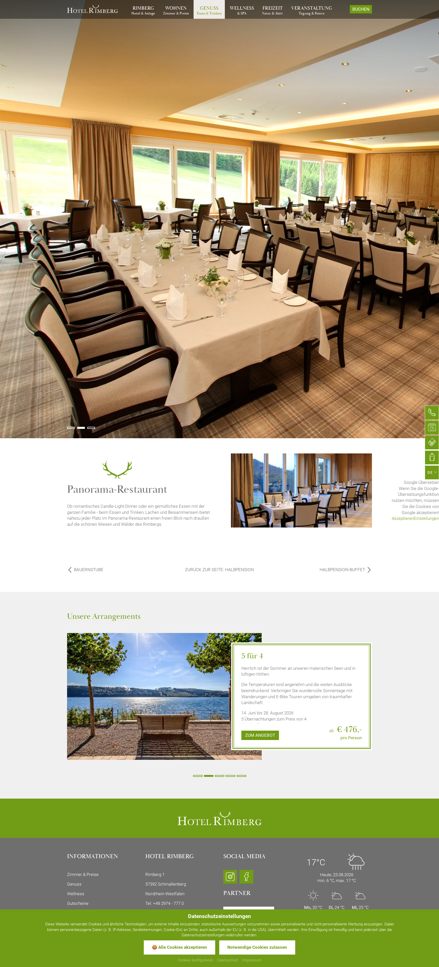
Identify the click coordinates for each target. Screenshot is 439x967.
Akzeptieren (403, 518)
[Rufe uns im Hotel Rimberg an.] (432, 413)
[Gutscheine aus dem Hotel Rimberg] (432, 442)
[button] (71, 428)
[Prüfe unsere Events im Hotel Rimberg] (432, 427)
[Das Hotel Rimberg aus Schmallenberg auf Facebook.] (246, 879)
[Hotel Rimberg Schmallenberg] (219, 817)
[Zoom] (219, 219)
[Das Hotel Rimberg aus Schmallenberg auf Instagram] (230, 879)
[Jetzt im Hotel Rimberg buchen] (432, 457)
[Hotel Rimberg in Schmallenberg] (92, 8)
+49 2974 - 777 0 (168, 903)
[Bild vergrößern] (164, 693)
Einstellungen (426, 518)
